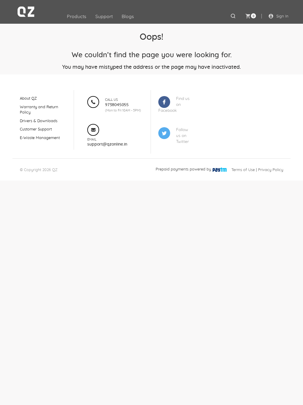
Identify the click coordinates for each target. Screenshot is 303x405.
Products (76, 16)
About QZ (28, 99)
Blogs (128, 16)
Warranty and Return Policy (39, 110)
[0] (247, 16)
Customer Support (36, 129)
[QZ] (30, 12)
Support (104, 16)
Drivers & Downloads (38, 121)
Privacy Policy (270, 170)
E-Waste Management (40, 138)
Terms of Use (243, 170)
